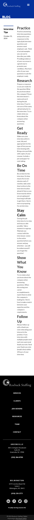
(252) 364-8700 (17, 457)
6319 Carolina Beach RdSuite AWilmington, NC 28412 (17, 486)
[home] (11, 5)
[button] (28, 4)
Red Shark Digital (21, 518)
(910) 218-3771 (17, 493)
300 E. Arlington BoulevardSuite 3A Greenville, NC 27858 (17, 450)
